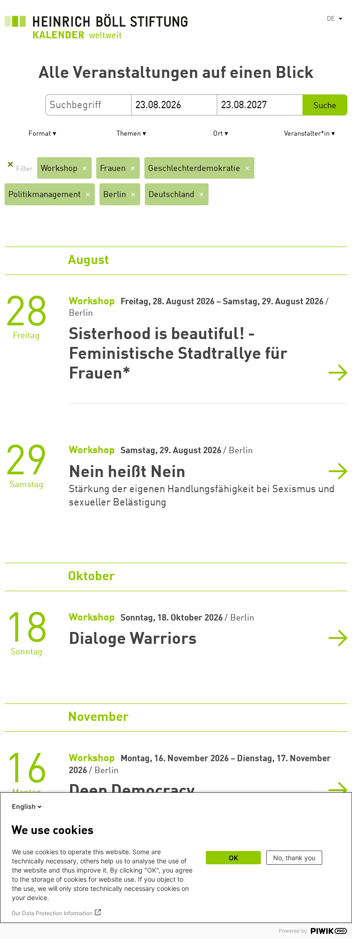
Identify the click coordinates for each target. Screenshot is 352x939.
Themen (128, 134)
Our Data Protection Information (52, 913)
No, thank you (294, 858)
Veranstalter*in (307, 134)
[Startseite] (96, 29)
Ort (218, 134)
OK (233, 858)
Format (39, 134)
